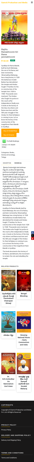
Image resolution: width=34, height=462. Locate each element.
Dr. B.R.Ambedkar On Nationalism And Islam (8, 381)
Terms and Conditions (9, 458)
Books (12, 152)
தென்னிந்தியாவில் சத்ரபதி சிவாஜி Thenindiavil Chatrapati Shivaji (8, 298)
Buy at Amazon (9, 135)
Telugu (3, 157)
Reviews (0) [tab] (17, 163)
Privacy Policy (6, 430)
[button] (7, 13)
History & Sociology (8, 155)
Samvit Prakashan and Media (14, 2)
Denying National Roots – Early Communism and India (24, 340)
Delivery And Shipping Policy (11, 440)
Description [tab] (7, 163)
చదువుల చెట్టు (8, 335)
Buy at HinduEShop (10, 131)
